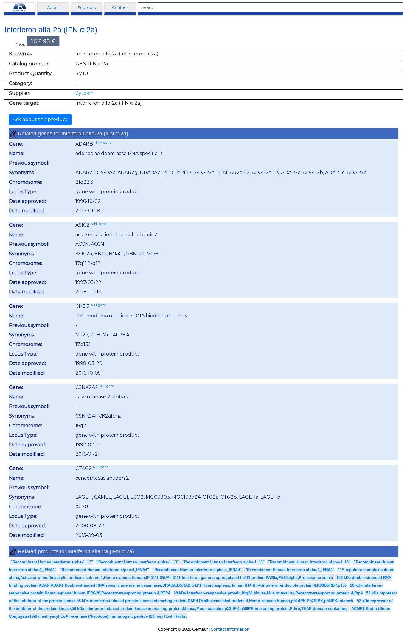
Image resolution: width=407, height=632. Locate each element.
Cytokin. (84, 93)
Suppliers (86, 7)
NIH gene (103, 142)
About (53, 7)
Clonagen (19, 7)
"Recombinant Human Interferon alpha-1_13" (52, 562)
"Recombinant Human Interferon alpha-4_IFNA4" (104, 570)
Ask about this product (40, 119)
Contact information (230, 629)
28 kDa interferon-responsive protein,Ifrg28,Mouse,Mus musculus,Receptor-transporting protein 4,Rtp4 (268, 593)
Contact (120, 7)
